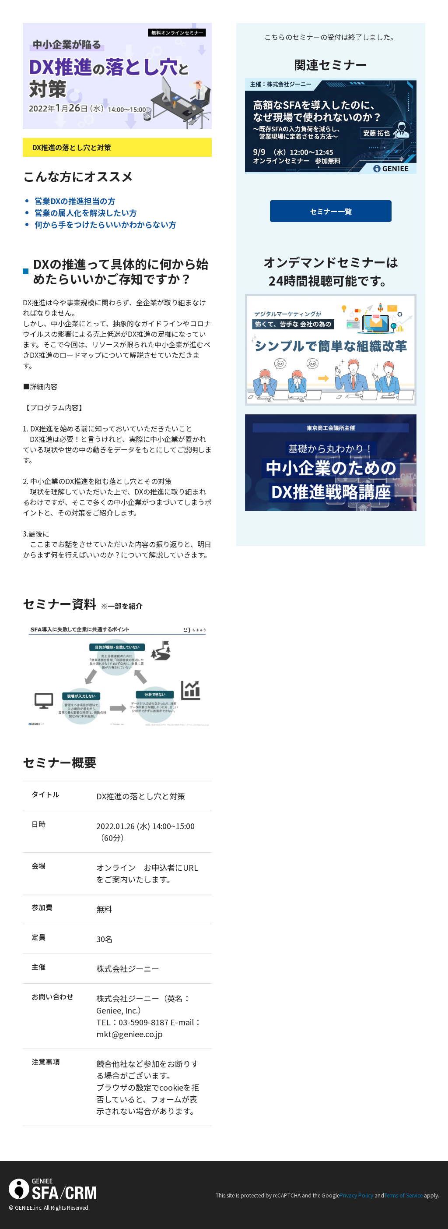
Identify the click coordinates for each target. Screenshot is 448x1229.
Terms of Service (403, 1195)
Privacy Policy (356, 1195)
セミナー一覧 (331, 211)
